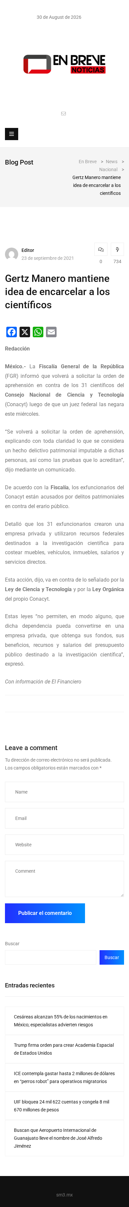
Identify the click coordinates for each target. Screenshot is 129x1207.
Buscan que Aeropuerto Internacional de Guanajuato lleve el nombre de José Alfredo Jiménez (58, 1138)
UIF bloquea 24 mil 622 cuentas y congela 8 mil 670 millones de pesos (61, 1105)
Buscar (12, 943)
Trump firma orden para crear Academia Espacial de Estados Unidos (64, 1049)
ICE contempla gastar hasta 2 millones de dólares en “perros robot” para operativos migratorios (64, 1077)
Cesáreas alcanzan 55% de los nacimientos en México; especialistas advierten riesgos (61, 1020)
